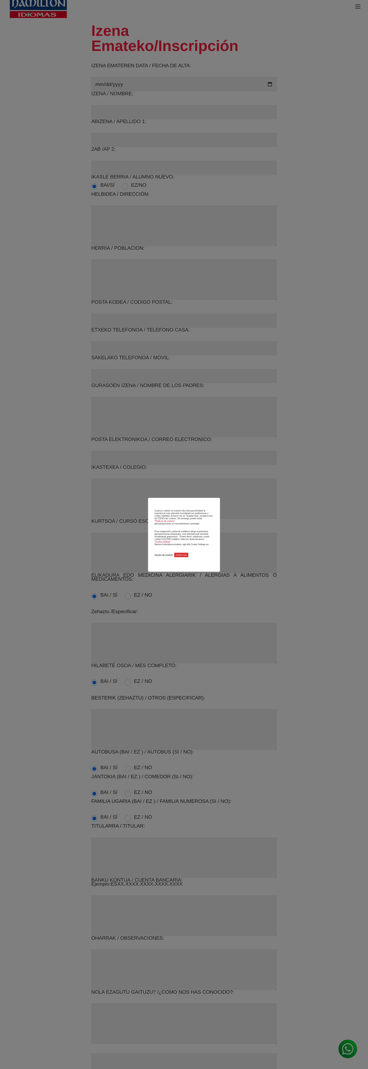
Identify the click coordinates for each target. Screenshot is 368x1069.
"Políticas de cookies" (165, 521)
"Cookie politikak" (163, 541)
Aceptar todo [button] (181, 555)
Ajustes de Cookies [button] (164, 555)
